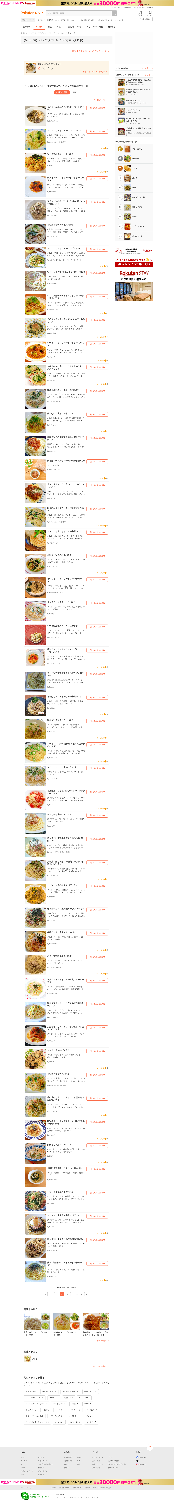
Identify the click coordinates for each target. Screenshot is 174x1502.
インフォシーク (115, 8)
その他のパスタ (59, 1404)
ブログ (110, 1457)
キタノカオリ (40, 20)
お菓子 (66, 1468)
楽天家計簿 (127, 8)
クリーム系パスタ (49, 1391)
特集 (22, 1474)
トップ (23, 1457)
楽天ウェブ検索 (113, 1461)
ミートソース (31, 1391)
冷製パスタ (68, 1398)
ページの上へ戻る (150, 1447)
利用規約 (41, 1468)
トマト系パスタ (55, 1416)
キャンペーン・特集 (95, 27)
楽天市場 (150, 8)
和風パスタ (53, 1398)
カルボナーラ (91, 1422)
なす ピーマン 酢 (77, 20)
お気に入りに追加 (98, 108)
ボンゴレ (89, 1416)
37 (81, 1294)
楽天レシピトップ (27, 33)
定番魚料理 (68, 1461)
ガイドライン (42, 1471)
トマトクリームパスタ (35, 1416)
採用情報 (87, 1487)
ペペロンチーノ (74, 1416)
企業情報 (53, 1487)
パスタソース (84, 1398)
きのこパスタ (75, 1422)
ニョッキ (74, 1404)
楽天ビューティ (97, 1464)
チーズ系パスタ (90, 1391)
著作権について (77, 1487)
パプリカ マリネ (106, 20)
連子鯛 (63, 20)
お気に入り (140, 15)
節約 (78, 1464)
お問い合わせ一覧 (76, 1497)
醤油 (68, 20)
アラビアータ (92, 1410)
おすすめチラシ (139, 8)
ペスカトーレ (75, 1410)
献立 (50, 27)
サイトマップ (42, 1461)
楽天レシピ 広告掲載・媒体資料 (102, 1487)
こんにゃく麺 (118, 20)
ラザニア (87, 1404)
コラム (59, 27)
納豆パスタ (59, 1422)
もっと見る (146, 68)
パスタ (50, 33)
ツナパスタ (60, 33)
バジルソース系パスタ (35, 1398)
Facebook (142, 1457)
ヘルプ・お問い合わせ (45, 1464)
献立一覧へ (102, 1340)
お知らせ (41, 1474)
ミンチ (57, 20)
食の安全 (111, 27)
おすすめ (26, 27)
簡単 (78, 1461)
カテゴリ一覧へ (100, 1366)
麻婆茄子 (50, 20)
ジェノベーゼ (31, 1410)
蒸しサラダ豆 (89, 20)
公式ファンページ (74, 27)
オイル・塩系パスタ (70, 1391)
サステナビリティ (92, 1497)
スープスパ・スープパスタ (36, 1404)
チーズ (97, 20)
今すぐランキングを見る (94, 71)
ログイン (150, 15)
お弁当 (79, 1457)
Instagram (142, 1464)
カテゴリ (39, 27)
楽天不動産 (96, 1461)
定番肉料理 (68, 1457)
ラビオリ (45, 1410)
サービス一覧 (61, 1497)
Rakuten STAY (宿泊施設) (117, 1464)
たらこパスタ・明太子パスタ (37, 1422)
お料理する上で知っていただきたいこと (88, 51)
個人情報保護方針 (64, 1487)
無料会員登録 (146, 19)
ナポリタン (59, 1410)
